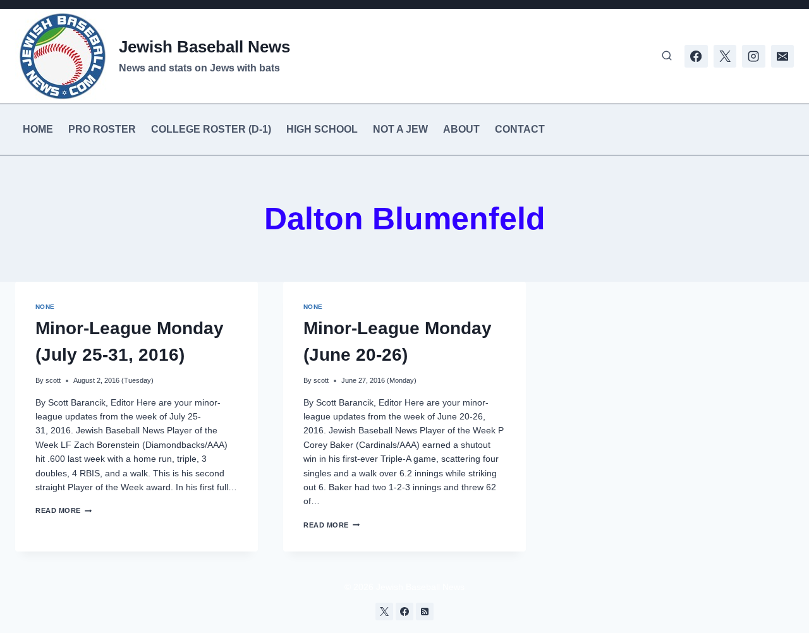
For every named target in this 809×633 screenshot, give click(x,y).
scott (53, 380)
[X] (725, 56)
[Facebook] (695, 56)
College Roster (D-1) (211, 129)
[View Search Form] (666, 56)
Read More (63, 510)
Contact (520, 129)
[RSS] (425, 611)
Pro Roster (102, 129)
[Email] (782, 56)
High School (322, 129)
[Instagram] (753, 56)
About (461, 129)
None (45, 306)
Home (38, 129)
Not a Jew (400, 129)
